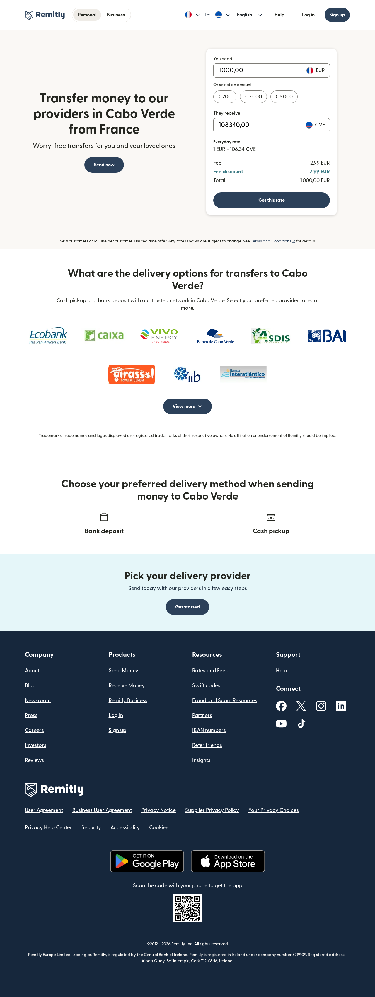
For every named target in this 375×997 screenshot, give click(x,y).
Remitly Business (128, 700)
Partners (202, 715)
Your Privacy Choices (273, 810)
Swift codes (206, 685)
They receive (226, 113)
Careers (34, 730)
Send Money (123, 670)
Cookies (158, 827)
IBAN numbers (209, 730)
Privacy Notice (158, 810)
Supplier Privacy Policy (212, 810)
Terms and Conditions (273, 241)
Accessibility (125, 827)
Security (91, 827)
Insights (201, 760)
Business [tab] (116, 15)
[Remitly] (45, 15)
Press (31, 715)
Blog (30, 685)
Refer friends (207, 745)
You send (222, 59)
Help (279, 15)
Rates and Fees (210, 670)
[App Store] (228, 861)
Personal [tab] (87, 15)
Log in (308, 15)
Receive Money (127, 685)
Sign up (337, 15)
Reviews (34, 760)
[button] (192, 15)
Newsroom (38, 700)
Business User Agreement (102, 810)
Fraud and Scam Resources (224, 700)
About (32, 670)
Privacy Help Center (48, 827)
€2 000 (253, 96)
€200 (224, 96)
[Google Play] (147, 861)
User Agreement (44, 810)
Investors (35, 745)
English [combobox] (244, 15)
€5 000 (284, 96)
